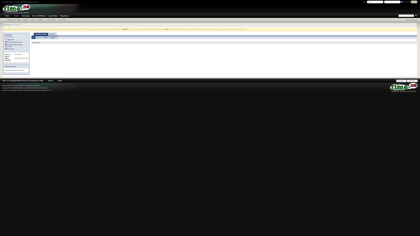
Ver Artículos (10, 49)
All (33, 37)
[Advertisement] (377, 9)
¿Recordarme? (406, 2)
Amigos (48, 37)
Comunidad (40, 20)
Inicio (7, 16)
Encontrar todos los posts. (14, 42)
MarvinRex (40, 37)
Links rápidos (62, 20)
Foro (16, 16)
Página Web (10, 39)
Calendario (25, 20)
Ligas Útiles (53, 16)
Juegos (33, 20)
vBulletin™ (21, 85)
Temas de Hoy (11, 20)
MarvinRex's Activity (41, 34)
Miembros (9, 24)
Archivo (50, 81)
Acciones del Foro (51, 20)
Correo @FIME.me (39, 16)
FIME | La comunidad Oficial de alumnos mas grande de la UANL (22, 81)
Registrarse (64, 16)
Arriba (60, 81)
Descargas (26, 16)
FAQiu (19, 20)
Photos (55, 37)
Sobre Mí (52, 34)
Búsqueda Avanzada (411, 20)
